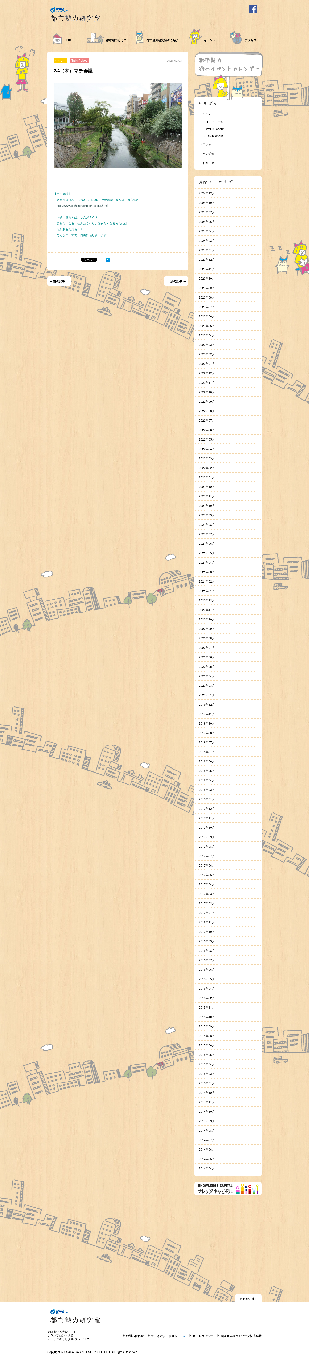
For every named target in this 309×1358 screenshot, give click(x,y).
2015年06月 (207, 1045)
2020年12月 (207, 600)
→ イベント (206, 113)
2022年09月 (207, 401)
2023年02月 (207, 354)
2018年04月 (207, 780)
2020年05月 (207, 666)
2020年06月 (207, 657)
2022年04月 (207, 449)
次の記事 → (178, 281)
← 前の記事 (57, 281)
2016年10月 (207, 931)
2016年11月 (207, 922)
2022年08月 (207, 411)
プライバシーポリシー (165, 1335)
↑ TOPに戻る (249, 1298)
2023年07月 (207, 307)
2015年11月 (207, 1007)
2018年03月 (207, 789)
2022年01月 (207, 477)
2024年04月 (207, 231)
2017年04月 (207, 884)
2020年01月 (207, 695)
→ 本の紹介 (206, 153)
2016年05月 (207, 979)
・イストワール (213, 121)
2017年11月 (207, 818)
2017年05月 (207, 875)
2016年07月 (207, 960)
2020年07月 (207, 647)
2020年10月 (207, 619)
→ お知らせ (206, 163)
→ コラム (205, 144)
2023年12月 (207, 259)
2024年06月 (207, 221)
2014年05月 (207, 1159)
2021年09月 (207, 515)
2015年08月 (207, 1036)
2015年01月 (207, 1083)
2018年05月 (207, 771)
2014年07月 (207, 1140)
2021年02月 (207, 581)
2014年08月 (207, 1130)
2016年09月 (207, 941)
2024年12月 (207, 193)
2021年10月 (207, 505)
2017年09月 (207, 837)
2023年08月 (207, 297)
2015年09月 (207, 1026)
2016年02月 (207, 998)
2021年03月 (207, 572)
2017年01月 (207, 913)
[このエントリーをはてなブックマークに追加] (108, 260)
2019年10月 (207, 723)
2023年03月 (207, 344)
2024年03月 (207, 240)
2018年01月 (207, 799)
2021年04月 (207, 562)
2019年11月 (207, 714)
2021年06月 (207, 543)
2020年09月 (207, 629)
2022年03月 (207, 458)
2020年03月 (207, 685)
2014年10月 (207, 1111)
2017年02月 (207, 903)
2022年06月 (207, 430)
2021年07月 (207, 534)
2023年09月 (207, 288)
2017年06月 (207, 865)
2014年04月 (207, 1168)
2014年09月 (207, 1121)
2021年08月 (207, 524)
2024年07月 (207, 212)
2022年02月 (207, 468)
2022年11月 (207, 382)
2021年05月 (207, 553)
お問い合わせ (135, 1335)
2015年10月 (207, 1017)
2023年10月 (207, 278)
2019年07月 (207, 742)
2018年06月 (207, 761)
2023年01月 (207, 363)
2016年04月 (207, 988)
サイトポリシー (203, 1335)
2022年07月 (207, 420)
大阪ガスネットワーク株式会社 (241, 1335)
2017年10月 (207, 827)
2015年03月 (207, 1073)
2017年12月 (207, 808)
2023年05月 (207, 326)
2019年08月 (207, 733)
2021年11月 (207, 496)
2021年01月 (207, 591)
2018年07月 (207, 752)
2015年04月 (207, 1064)
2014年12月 (207, 1092)
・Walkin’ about (213, 129)
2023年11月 (207, 269)
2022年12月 (207, 373)
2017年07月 (207, 856)
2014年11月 (207, 1102)
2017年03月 (207, 894)
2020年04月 (207, 676)
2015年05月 (207, 1055)
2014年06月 (207, 1149)
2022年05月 (207, 439)
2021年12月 (207, 487)
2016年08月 (207, 950)
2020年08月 (207, 638)
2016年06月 (207, 969)
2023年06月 (207, 316)
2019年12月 (207, 704)
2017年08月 (207, 846)
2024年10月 (207, 202)
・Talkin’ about (213, 136)
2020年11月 (207, 610)
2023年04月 (207, 335)
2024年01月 (207, 250)
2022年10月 (207, 392)
